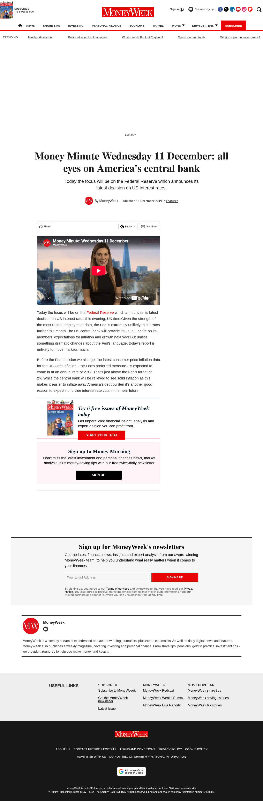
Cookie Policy (196, 753)
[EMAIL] (46, 629)
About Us (63, 753)
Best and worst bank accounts (87, 37)
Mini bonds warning (40, 37)
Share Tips (51, 25)
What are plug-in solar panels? (240, 37)
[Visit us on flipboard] (250, 9)
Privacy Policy (170, 753)
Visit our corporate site (182, 792)
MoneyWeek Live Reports (162, 709)
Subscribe (233, 25)
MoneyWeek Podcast (158, 694)
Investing (76, 25)
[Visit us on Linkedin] (232, 9)
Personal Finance (106, 25)
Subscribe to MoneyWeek (117, 694)
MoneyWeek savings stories (208, 702)
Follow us (130, 226)
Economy (136, 25)
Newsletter (152, 226)
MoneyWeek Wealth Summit (163, 702)
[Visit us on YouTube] (238, 9)
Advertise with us (91, 760)
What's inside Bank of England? (142, 37)
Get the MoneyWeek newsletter (113, 703)
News (30, 25)
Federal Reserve (100, 313)
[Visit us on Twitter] (226, 9)
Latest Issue (107, 712)
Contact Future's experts (95, 753)
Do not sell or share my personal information (147, 760)
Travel (158, 25)
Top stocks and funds (191, 37)
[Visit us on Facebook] (220, 9)
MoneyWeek (108, 200)
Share (47, 226)
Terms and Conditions (137, 753)
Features (172, 201)
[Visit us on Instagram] (244, 9)
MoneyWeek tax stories (205, 709)
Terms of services (118, 588)
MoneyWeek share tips (204, 694)
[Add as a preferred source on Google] (131, 775)
